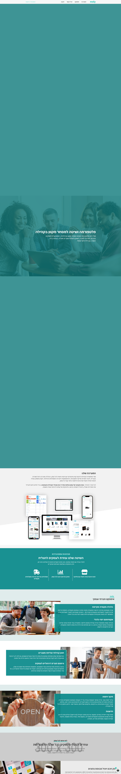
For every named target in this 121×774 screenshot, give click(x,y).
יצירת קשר (69, 2)
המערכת (83, 2)
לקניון (62, 2)
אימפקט (77, 2)
